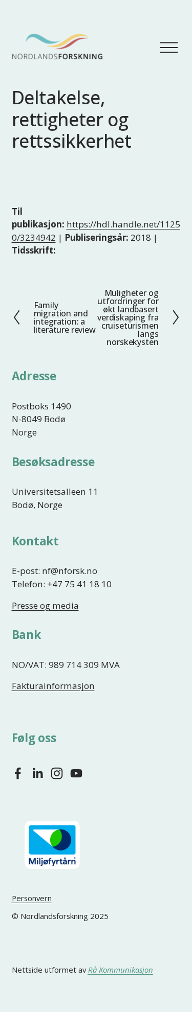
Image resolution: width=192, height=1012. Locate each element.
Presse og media (45, 605)
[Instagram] (57, 773)
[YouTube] (76, 773)
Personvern (32, 898)
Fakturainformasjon (53, 686)
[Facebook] (18, 773)
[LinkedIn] (37, 773)
